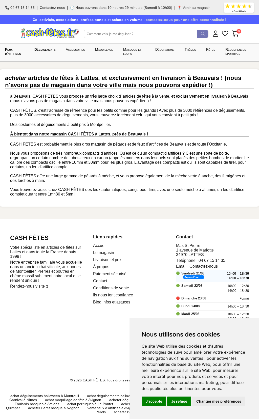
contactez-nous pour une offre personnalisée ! (186, 20)
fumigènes (231, 176)
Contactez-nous (52, 8)
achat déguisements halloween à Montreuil (44, 396)
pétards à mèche (99, 176)
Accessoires (75, 49)
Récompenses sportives (235, 51)
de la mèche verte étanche (189, 176)
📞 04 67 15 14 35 (20, 8)
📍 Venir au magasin (193, 8)
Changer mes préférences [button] (218, 401)
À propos (101, 267)
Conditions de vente (111, 288)
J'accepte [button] (154, 401)
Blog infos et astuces (111, 302)
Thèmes (190, 49)
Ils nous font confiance (113, 295)
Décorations (165, 49)
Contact (100, 281)
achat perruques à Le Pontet (90, 404)
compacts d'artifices (100, 153)
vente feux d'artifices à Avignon (112, 408)
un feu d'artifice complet (47, 167)
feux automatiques (109, 189)
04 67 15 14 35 (212, 260)
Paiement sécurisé (109, 274)
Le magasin (103, 252)
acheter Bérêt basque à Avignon (53, 408)
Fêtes (210, 49)
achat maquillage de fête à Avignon (73, 400)
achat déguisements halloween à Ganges (120, 396)
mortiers (133, 158)
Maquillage (104, 49)
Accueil (99, 245)
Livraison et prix (107, 260)
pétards (119, 144)
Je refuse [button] (179, 401)
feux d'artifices (150, 144)
